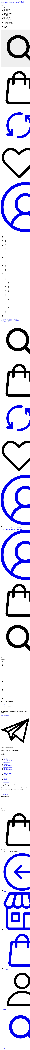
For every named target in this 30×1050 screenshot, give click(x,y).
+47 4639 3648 (4, 794)
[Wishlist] (15, 163)
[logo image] (14, 2)
